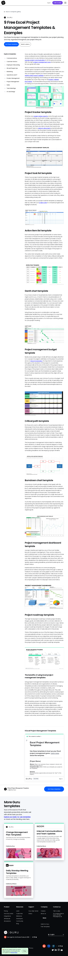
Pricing (6, 911)
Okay (24, 951)
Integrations (7, 916)
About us (43, 913)
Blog (17, 923)
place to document (44, 128)
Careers (43, 911)
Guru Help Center (33, 911)
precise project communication (35, 60)
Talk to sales (57, 3)
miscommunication (36, 361)
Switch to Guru (45, 924)
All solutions (7, 921)
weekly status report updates (34, 75)
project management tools (42, 62)
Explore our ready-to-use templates (17, 817)
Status (30, 913)
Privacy (31, 948)
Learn (17, 911)
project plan (43, 203)
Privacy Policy (14, 952)
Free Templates (45, 926)
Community (19, 921)
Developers (19, 918)
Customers (19, 913)
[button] (65, 3)
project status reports (41, 116)
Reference (19, 916)
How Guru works (8, 913)
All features (7, 918)
